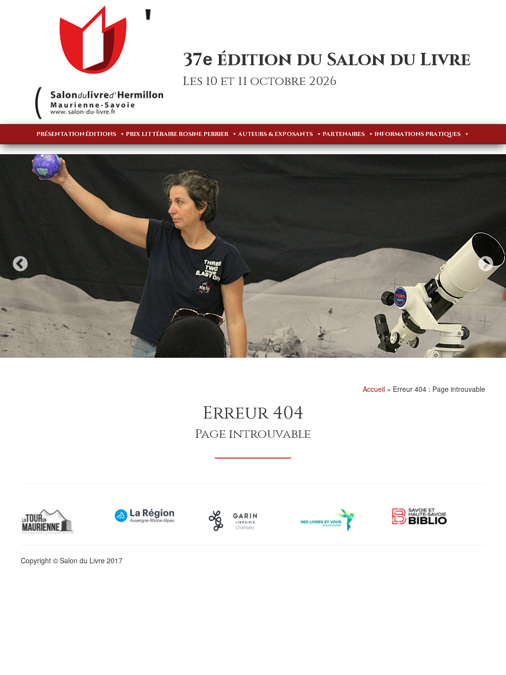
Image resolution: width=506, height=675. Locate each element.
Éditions (100, 134)
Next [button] (485, 263)
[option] (253, 256)
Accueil (374, 389)
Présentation (60, 134)
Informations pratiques (418, 134)
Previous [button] (20, 263)
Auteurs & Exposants (275, 134)
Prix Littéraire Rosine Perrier (177, 134)
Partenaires (344, 134)
